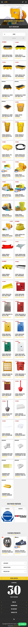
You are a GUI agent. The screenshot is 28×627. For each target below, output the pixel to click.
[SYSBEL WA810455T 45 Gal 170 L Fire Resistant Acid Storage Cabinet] (7, 306)
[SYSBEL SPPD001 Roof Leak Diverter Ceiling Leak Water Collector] (20, 247)
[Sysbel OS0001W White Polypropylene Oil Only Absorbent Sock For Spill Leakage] (7, 426)
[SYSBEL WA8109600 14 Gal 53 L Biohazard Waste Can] (20, 366)
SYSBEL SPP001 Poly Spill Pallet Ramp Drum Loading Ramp (7, 296)
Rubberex (7, 508)
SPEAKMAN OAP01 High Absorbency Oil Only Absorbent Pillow (7, 455)
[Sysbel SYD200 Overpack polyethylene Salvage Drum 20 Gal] (20, 107)
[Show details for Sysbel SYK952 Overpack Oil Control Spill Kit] (7, 227)
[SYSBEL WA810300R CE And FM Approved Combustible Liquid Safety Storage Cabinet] (20, 286)
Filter (14, 34)
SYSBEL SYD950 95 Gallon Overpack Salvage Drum (19, 136)
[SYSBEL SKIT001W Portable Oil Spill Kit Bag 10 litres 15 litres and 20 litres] (7, 167)
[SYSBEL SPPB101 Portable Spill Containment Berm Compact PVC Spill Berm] (7, 247)
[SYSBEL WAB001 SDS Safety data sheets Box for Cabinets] (7, 386)
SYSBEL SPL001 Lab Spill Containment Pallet (19, 276)
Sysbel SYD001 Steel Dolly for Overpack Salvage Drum (20, 156)
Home (5, 5)
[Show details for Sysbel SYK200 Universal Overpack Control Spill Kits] (7, 207)
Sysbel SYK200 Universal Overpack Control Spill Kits (7, 216)
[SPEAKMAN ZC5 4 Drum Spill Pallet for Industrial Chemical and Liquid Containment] (7, 87)
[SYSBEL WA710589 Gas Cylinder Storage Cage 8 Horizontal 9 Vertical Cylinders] (7, 366)
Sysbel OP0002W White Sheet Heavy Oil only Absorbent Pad (20, 415)
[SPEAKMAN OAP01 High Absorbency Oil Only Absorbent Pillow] (7, 446)
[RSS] (14, 619)
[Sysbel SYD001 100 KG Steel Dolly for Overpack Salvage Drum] (20, 147)
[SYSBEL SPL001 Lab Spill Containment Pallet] (20, 266)
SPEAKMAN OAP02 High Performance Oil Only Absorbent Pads (20, 455)
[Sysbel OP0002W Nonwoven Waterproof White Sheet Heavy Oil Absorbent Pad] (20, 406)
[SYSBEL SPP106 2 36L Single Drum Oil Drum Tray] (7, 147)
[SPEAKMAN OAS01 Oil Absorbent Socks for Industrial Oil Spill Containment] (20, 466)
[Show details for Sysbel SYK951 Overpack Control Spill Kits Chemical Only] (20, 207)
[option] (7, 515)
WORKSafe (20, 508)
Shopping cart (23, 1)
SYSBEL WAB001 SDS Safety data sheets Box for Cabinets (6, 395)
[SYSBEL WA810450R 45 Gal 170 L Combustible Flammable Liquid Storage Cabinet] (20, 306)
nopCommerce (16, 625)
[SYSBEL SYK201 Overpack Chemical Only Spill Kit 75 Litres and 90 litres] (20, 167)
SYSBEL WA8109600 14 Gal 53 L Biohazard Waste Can (20, 375)
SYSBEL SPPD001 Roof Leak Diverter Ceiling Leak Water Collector (20, 256)
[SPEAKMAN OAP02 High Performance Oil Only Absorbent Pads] (20, 446)
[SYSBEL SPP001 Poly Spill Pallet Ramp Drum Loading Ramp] (7, 286)
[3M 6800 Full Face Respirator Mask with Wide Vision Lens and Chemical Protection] (7, 543)
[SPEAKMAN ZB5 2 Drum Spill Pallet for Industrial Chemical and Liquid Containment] (20, 87)
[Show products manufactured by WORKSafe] (20, 516)
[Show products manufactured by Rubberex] (7, 516)
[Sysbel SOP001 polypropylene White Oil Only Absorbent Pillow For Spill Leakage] (20, 426)
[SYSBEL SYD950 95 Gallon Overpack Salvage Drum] (20, 127)
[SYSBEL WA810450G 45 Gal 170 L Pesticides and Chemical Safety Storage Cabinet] (7, 346)
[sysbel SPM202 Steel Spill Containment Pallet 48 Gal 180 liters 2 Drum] (20, 67)
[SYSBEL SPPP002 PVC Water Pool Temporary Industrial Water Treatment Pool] (20, 227)
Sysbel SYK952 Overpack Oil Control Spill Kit (7, 236)
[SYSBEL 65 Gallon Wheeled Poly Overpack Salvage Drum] (7, 127)
